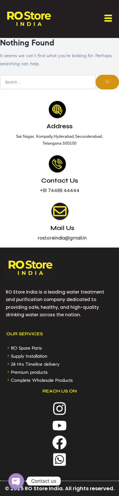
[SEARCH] (107, 82)
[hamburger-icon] (108, 18)
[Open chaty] (16, 481)
